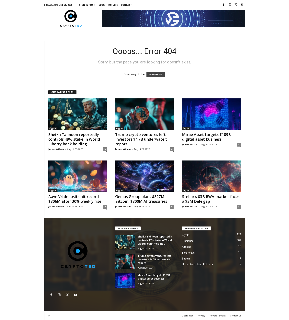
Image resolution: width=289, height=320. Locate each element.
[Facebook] (223, 5)
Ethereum (187, 240)
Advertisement (217, 315)
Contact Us (235, 315)
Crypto (52, 128)
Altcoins (186, 246)
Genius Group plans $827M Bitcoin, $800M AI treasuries (141, 199)
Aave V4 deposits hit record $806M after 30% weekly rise (74, 199)
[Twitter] (236, 5)
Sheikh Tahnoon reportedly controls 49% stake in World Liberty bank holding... (74, 139)
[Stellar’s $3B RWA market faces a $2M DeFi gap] (211, 176)
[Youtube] (242, 5)
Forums (113, 4)
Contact (126, 4)
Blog (102, 4)
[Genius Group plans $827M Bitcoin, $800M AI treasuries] (144, 176)
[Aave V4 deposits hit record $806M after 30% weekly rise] (77, 176)
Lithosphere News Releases (198, 264)
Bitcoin (186, 258)
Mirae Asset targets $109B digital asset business (206, 137)
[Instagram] (229, 5)
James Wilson (56, 149)
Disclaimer (187, 315)
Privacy (201, 315)
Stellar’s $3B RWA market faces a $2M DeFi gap (210, 199)
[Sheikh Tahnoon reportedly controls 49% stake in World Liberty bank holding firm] (77, 114)
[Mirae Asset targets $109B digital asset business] (211, 114)
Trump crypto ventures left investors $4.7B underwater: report (141, 139)
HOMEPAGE (155, 74)
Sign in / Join (87, 4)
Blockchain (188, 252)
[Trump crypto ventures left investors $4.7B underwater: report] (144, 114)
